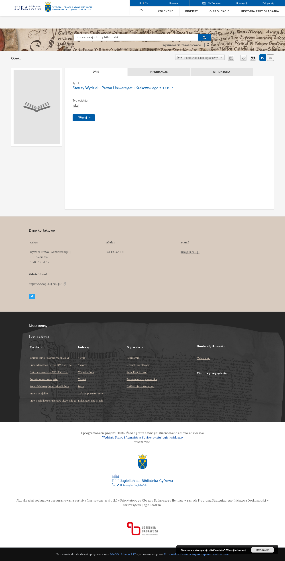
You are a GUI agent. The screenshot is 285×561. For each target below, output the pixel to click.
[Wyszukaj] (204, 37)
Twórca (82, 365)
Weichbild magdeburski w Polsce (49, 386)
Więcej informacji (236, 550)
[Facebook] (32, 297)
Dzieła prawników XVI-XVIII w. (49, 372)
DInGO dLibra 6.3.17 (123, 554)
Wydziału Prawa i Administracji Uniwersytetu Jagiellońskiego (142, 437)
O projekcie (219, 11)
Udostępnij (241, 3)
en (146, 3)
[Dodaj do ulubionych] (243, 58)
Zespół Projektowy (138, 365)
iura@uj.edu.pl (190, 252)
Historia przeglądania (260, 11)
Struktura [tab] (221, 72)
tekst (76, 105)
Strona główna (39, 337)
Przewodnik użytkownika (142, 379)
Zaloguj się (203, 358)
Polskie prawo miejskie (44, 379)
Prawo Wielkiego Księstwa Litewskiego (53, 400)
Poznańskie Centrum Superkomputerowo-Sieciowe (196, 554)
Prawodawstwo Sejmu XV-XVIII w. (51, 365)
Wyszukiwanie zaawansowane (182, 45)
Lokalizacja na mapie (90, 400)
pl (262, 57)
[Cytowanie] (253, 58)
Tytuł (81, 357)
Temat (82, 379)
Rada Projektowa (137, 372)
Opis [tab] (96, 71)
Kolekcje (165, 11)
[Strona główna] (141, 10)
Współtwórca (86, 372)
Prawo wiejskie (39, 393)
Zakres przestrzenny (91, 393)
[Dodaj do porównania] (231, 58)
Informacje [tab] (159, 72)
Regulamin (133, 357)
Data (80, 386)
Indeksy (191, 11)
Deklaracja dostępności (141, 386)
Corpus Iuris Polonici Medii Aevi (49, 357)
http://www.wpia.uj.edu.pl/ (45, 284)
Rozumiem (262, 550)
